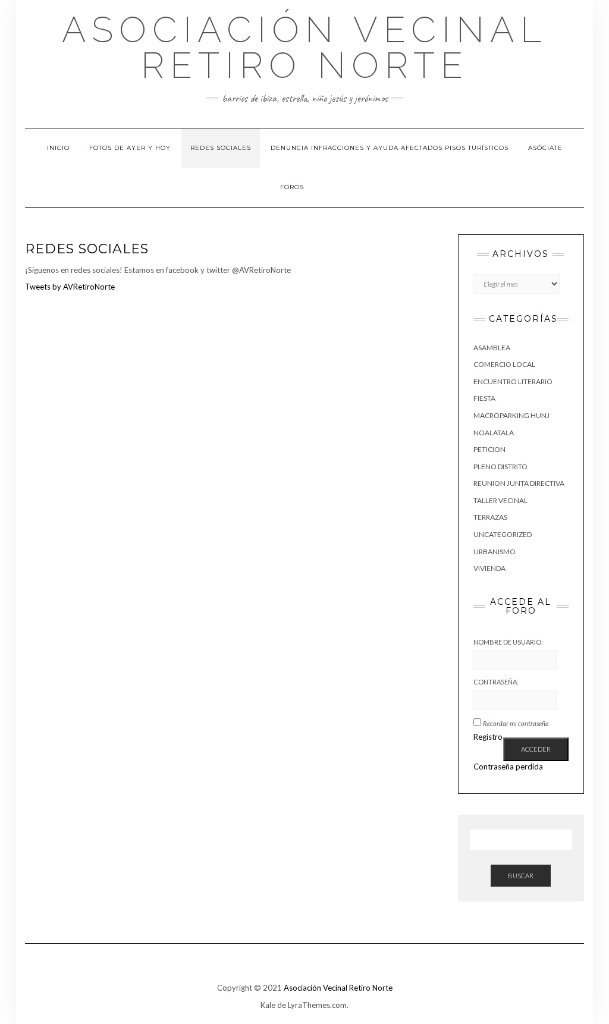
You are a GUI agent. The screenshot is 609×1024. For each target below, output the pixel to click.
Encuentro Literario (513, 381)
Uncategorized (502, 534)
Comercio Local (504, 364)
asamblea (491, 347)
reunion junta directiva (518, 483)
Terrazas (490, 517)
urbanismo (494, 551)
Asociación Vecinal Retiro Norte (304, 47)
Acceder (536, 749)
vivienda (489, 568)
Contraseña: (496, 682)
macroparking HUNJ (511, 415)
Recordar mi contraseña (516, 723)
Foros (292, 187)
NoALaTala (493, 432)
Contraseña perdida (508, 766)
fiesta (484, 398)
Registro (488, 737)
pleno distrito (500, 466)
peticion (489, 449)
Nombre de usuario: (508, 642)
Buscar (520, 875)
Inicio (58, 148)
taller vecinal (500, 500)
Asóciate (545, 148)
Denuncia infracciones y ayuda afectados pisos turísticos (389, 148)
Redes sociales (220, 148)
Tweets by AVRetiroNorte (70, 286)
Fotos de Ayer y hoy (130, 148)
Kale (267, 1005)
